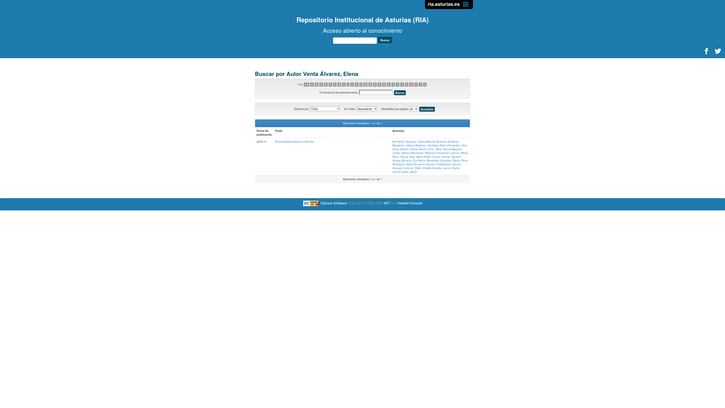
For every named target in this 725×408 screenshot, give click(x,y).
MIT (387, 202)
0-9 (306, 84)
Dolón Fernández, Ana (453, 145)
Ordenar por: (301, 109)
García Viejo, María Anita (415, 156)
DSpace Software (334, 202)
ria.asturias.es (444, 4)
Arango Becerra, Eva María (408, 160)
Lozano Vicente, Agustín (446, 156)
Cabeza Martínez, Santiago (421, 145)
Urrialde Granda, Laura (436, 168)
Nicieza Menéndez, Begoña (418, 153)
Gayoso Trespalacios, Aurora (443, 164)
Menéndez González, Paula (443, 160)
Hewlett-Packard (409, 202)
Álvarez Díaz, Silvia (430, 149)
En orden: (350, 109)
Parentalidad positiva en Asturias (294, 141)
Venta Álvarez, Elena (404, 149)
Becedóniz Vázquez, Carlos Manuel (413, 141)
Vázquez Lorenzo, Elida (406, 168)
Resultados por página (394, 109)
